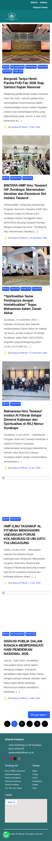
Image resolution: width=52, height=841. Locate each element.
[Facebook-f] (6, 758)
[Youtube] (10, 758)
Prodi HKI (42, 66)
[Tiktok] (19, 758)
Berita (6, 66)
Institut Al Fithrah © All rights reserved (26, 834)
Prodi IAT (7, 71)
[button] (46, 16)
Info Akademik (17, 66)
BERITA (34, 2)
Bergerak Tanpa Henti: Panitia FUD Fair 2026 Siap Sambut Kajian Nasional (24, 83)
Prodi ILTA (18, 71)
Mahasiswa (31, 66)
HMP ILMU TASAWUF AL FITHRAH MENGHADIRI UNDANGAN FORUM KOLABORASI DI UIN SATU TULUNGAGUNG (24, 534)
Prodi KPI (37, 288)
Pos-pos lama (38, 714)
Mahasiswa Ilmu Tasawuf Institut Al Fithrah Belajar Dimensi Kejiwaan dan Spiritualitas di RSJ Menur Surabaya (23, 419)
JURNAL (44, 2)
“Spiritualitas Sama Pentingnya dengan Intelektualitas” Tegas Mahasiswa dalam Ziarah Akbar (22, 304)
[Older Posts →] (45, 724)
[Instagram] (15, 758)
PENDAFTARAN (40, 7)
